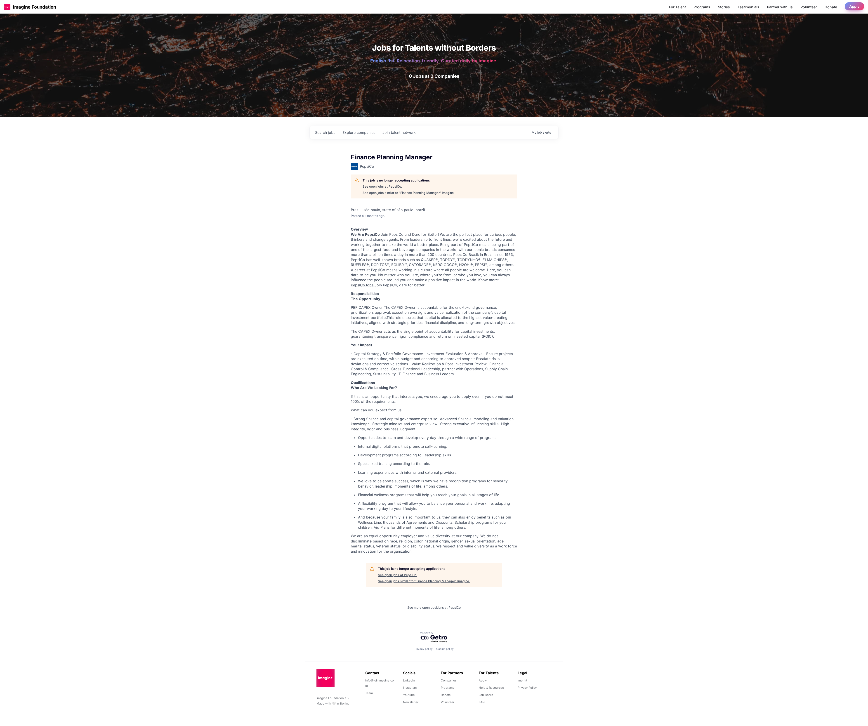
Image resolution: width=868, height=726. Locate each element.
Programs (701, 7)
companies (358, 132)
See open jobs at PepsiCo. (382, 186)
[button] (7, 7)
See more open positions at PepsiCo (434, 607)
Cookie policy (445, 649)
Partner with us (780, 7)
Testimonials (748, 7)
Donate (831, 7)
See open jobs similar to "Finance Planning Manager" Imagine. (409, 193)
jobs (325, 132)
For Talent (677, 7)
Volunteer (808, 7)
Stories (724, 7)
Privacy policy (424, 649)
